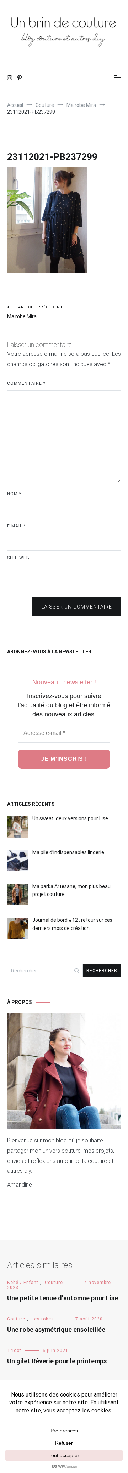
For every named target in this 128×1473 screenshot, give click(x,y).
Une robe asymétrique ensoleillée (56, 1329)
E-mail (16, 526)
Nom (14, 493)
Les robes (43, 1319)
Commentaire (26, 383)
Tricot (14, 1350)
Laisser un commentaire (76, 607)
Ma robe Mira (35, 312)
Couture (54, 1282)
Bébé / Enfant (22, 1282)
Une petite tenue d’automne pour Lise (62, 1298)
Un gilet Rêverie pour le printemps (57, 1361)
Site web (18, 557)
